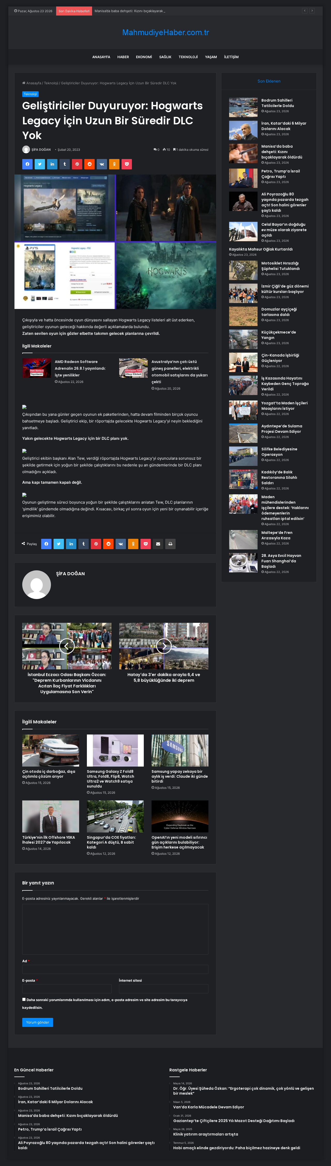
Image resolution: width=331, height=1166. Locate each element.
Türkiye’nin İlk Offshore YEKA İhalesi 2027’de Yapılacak (48, 840)
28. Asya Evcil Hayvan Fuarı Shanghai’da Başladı (281, 561)
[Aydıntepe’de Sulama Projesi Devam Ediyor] (243, 433)
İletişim (231, 57)
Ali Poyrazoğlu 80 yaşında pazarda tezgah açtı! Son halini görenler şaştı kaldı (285, 202)
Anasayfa (101, 57)
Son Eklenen (269, 81)
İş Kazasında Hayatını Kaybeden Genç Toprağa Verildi (285, 384)
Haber (123, 57)
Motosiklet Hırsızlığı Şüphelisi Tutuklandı (280, 266)
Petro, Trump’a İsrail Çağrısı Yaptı (280, 174)
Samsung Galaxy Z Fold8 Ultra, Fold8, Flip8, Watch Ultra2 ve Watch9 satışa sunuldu (110, 779)
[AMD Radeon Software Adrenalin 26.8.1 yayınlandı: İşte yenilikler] (36, 368)
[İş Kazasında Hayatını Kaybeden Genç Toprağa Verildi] (243, 385)
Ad (25, 961)
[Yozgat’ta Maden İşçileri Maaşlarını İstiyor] (243, 410)
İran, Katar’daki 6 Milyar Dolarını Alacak (283, 126)
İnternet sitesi (130, 980)
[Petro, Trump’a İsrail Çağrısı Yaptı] (243, 178)
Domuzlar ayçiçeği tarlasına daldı (279, 312)
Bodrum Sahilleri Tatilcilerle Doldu (277, 103)
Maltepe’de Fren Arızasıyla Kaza (276, 535)
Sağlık (165, 57)
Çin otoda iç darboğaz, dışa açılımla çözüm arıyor (48, 774)
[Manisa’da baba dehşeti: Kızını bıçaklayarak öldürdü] (243, 153)
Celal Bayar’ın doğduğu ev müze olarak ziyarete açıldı (284, 230)
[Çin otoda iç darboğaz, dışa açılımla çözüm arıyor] (50, 751)
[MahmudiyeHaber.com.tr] (165, 32)
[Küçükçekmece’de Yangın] (243, 339)
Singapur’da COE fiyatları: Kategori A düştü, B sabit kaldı (111, 842)
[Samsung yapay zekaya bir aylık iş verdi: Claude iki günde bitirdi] (180, 751)
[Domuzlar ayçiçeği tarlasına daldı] (243, 316)
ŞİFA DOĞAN (41, 150)
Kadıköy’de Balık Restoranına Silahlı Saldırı (279, 478)
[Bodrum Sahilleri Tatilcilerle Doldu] (243, 107)
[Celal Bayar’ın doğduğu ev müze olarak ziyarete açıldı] (243, 231)
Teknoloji (188, 57)
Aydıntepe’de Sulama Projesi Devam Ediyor (281, 428)
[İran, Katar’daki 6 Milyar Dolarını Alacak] (243, 130)
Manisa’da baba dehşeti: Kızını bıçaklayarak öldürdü (135, 11)
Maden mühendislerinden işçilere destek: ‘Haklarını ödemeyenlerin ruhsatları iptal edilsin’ (285, 507)
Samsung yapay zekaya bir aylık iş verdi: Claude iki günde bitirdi (180, 776)
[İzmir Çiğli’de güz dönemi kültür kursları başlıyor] (243, 293)
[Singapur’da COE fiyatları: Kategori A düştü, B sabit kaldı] (115, 816)
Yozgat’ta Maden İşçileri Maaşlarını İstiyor (284, 405)
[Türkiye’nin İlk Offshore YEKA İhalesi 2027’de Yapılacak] (50, 816)
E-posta (30, 980)
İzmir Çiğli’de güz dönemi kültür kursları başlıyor (285, 289)
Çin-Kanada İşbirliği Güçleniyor (280, 358)
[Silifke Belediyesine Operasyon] (243, 456)
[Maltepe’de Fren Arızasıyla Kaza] (243, 539)
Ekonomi (144, 57)
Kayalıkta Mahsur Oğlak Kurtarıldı (261, 249)
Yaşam (211, 57)
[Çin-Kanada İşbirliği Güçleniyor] (243, 362)
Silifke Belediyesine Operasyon (279, 451)
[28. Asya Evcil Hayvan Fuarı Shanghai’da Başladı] (243, 562)
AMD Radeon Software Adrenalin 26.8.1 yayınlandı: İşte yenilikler (80, 368)
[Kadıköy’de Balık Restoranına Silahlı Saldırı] (243, 479)
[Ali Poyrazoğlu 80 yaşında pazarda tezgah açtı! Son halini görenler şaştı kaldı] (243, 201)
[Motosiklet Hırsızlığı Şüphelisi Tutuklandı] (243, 270)
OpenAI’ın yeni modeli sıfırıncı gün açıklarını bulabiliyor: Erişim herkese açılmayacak (179, 842)
